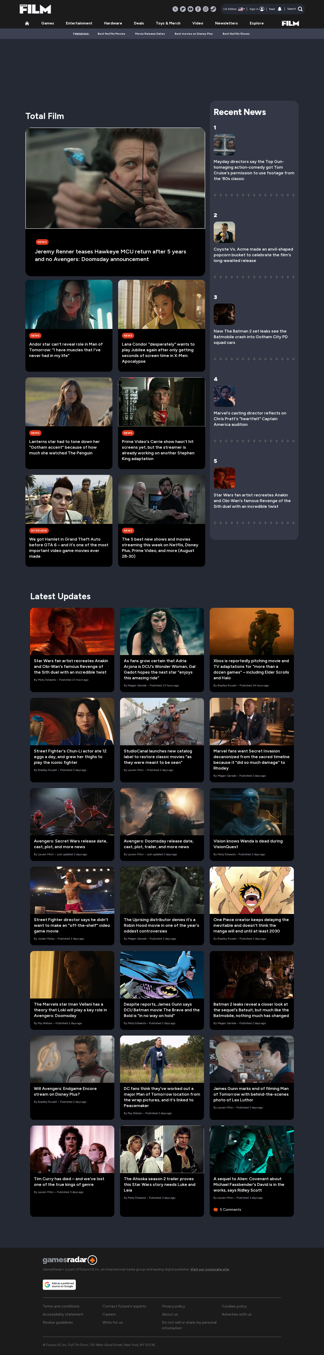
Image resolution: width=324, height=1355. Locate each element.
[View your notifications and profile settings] (279, 9)
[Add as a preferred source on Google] (59, 1284)
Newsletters (226, 23)
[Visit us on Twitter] (175, 9)
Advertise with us (237, 1314)
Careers (109, 1314)
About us (170, 1314)
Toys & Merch (168, 23)
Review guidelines (58, 1322)
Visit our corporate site (209, 1269)
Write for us (112, 1322)
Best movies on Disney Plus (194, 33)
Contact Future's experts (124, 1306)
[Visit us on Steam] (213, 9)
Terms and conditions (61, 1306)
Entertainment (79, 23)
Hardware (113, 23)
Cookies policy (234, 1306)
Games (47, 23)
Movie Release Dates (150, 33)
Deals (139, 23)
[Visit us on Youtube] (190, 9)
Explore (257, 23)
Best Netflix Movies (111, 33)
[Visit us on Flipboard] (183, 9)
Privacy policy (173, 1306)
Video (197, 23)
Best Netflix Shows (236, 33)
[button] (295, 9)
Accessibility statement (63, 1314)
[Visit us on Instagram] (205, 9)
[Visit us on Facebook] (198, 9)
